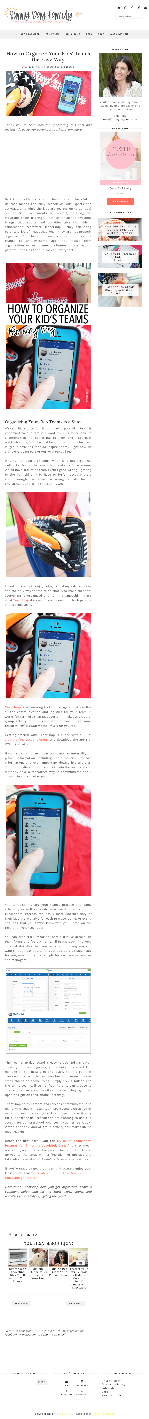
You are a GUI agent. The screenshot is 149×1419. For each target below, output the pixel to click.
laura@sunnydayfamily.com (120, 119)
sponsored (67, 67)
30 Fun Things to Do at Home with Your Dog (38, 1273)
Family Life (53, 34)
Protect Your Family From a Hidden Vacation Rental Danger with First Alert (79, 1278)
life (43, 67)
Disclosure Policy (113, 1384)
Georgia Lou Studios (103, 1414)
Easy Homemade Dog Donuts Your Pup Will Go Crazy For (120, 230)
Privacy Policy (111, 1380)
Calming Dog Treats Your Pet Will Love (58, 1272)
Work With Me (119, 34)
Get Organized (30, 34)
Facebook (11, 1334)
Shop (101, 34)
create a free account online (27, 740)
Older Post (75, 1303)
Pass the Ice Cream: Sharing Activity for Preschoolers (120, 290)
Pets (89, 34)
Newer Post (22, 1303)
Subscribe (109, 1388)
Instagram (29, 1334)
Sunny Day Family (64, 1414)
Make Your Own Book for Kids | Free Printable (120, 257)
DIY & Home (73, 34)
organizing (53, 67)
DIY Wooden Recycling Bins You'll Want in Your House (18, 1275)
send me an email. (53, 1334)
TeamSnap (21, 600)
